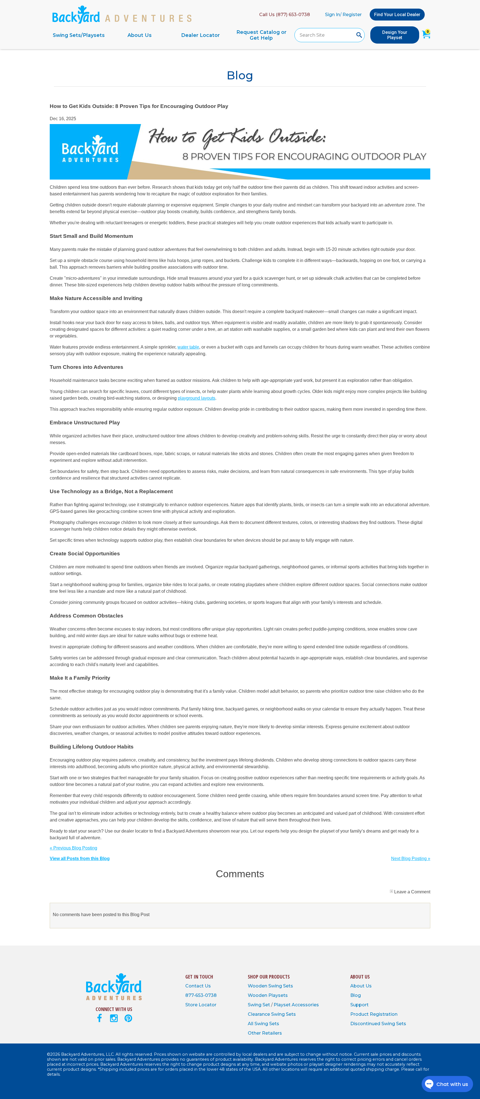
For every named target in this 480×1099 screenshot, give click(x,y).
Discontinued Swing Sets (378, 1023)
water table (188, 347)
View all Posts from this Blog (80, 858)
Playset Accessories (296, 1004)
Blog (355, 995)
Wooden (258, 986)
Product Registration (374, 1014)
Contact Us (198, 986)
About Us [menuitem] (140, 35)
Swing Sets (280, 986)
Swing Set (259, 1004)
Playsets (278, 995)
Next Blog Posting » (410, 858)
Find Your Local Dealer (397, 14)
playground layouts (196, 398)
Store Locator (200, 1004)
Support (359, 1004)
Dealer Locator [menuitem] (200, 35)
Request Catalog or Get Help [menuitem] (261, 35)
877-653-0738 (201, 995)
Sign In (332, 14)
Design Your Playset (394, 35)
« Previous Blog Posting (73, 848)
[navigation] (170, 35)
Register (352, 14)
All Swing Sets (263, 1023)
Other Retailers (265, 1033)
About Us (361, 986)
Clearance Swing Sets (272, 1014)
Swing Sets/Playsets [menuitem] (79, 35)
